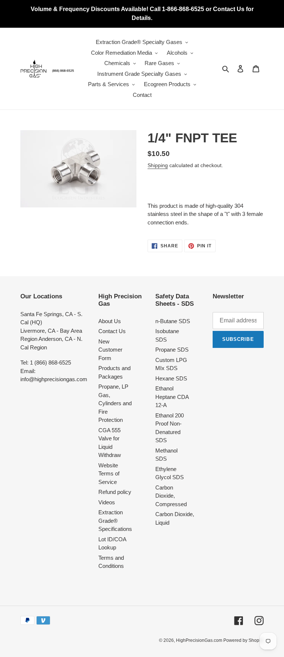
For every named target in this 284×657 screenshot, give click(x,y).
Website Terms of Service (108, 473)
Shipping (158, 165)
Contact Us (112, 331)
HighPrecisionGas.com (199, 640)
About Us (109, 321)
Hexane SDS (171, 378)
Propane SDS (172, 349)
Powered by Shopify (243, 640)
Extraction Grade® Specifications (115, 520)
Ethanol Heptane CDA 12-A (172, 396)
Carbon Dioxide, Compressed (171, 495)
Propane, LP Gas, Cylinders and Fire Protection (115, 403)
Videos (106, 502)
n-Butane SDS (172, 321)
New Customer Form (110, 349)
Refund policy (114, 492)
